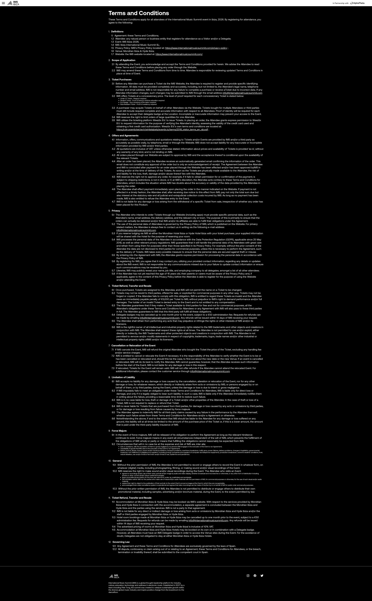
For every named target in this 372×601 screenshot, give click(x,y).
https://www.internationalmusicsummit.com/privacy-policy (196, 47)
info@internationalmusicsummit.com (242, 92)
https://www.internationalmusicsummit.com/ (179, 54)
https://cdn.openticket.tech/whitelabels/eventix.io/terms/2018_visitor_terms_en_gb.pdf (162, 129)
